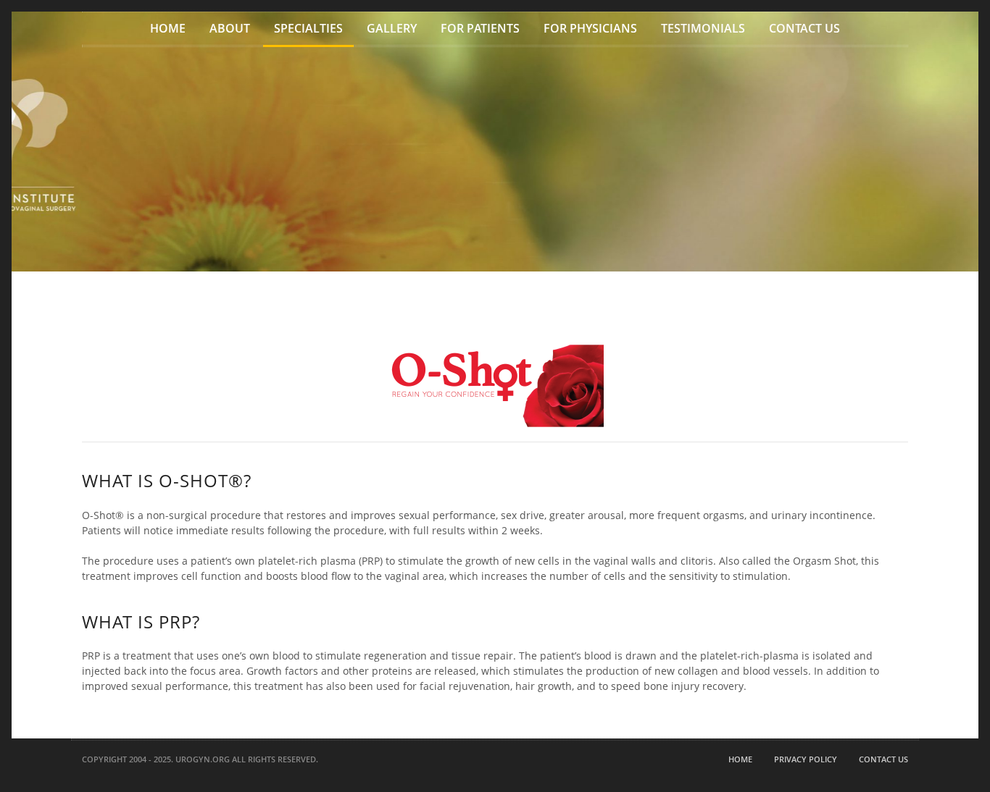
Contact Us (883, 759)
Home (740, 759)
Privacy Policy (805, 759)
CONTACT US (804, 28)
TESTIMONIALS (703, 28)
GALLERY (392, 28)
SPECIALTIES (308, 28)
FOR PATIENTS (480, 28)
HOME (168, 28)
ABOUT (229, 28)
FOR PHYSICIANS (590, 28)
